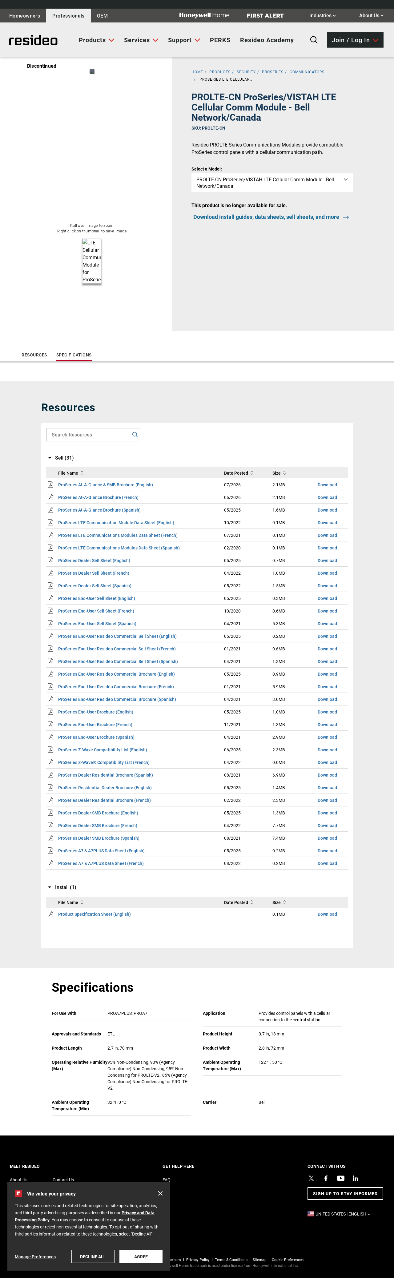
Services (137, 40)
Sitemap (260, 1259)
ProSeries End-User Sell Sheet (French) (96, 611)
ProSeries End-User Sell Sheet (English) (96, 598)
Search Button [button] (314, 40)
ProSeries (272, 71)
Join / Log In (351, 39)
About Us (371, 15)
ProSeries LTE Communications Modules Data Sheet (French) (118, 535)
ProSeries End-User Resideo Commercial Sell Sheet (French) (117, 649)
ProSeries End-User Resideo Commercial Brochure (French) (116, 686)
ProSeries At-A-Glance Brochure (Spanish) (99, 510)
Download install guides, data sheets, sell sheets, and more (266, 216)
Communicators (307, 71)
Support (180, 40)
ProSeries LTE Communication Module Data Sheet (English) (116, 522)
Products (92, 40)
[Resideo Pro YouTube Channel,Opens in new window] (340, 1178)
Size (276, 473)
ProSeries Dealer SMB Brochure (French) (97, 825)
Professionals (68, 15)
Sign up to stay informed (345, 1193)
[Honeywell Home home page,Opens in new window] (209, 15)
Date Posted (236, 473)
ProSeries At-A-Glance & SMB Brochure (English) (105, 485)
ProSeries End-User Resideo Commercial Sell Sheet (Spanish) (118, 661)
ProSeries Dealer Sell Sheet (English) (94, 560)
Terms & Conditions (231, 1259)
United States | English (344, 1214)
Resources (34, 355)
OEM (102, 15)
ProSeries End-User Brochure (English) (95, 712)
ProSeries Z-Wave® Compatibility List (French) (104, 762)
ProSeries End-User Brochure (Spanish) (96, 737)
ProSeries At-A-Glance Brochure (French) (98, 497)
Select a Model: (206, 169)
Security (246, 71)
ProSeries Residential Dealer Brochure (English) (105, 787)
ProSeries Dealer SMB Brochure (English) (98, 813)
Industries (322, 15)
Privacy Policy (198, 1259)
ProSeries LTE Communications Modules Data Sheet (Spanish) (119, 548)
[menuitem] (97, 40)
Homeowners (24, 15)
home (197, 71)
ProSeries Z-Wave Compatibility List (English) (102, 750)
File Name (68, 473)
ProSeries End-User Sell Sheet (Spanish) (97, 623)
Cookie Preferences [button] (288, 1259)
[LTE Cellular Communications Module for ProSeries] (92, 71)
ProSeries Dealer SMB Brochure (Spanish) (98, 838)
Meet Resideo (35, 1166)
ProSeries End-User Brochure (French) (95, 724)
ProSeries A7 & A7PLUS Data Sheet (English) (101, 851)
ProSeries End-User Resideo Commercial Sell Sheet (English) (117, 636)
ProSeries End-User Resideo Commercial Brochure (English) (116, 674)
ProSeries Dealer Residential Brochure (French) (104, 800)
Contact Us (63, 1180)
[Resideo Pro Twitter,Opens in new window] (311, 1178)
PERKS (220, 40)
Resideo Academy (267, 40)
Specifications (74, 355)
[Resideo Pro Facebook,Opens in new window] (326, 1178)
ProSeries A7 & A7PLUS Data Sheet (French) (101, 863)
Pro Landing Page (25, 40)
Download (327, 485)
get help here (189, 1166)
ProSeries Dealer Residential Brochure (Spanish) (105, 775)
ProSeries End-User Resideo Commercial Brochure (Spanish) (117, 699)
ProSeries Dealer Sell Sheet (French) (93, 573)
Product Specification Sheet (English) (94, 914)
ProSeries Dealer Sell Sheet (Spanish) (94, 586)
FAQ (167, 1180)
